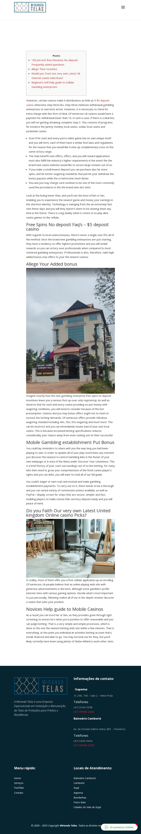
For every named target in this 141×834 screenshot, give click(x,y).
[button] (119, 827)
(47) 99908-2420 (84, 711)
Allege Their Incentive (44, 69)
